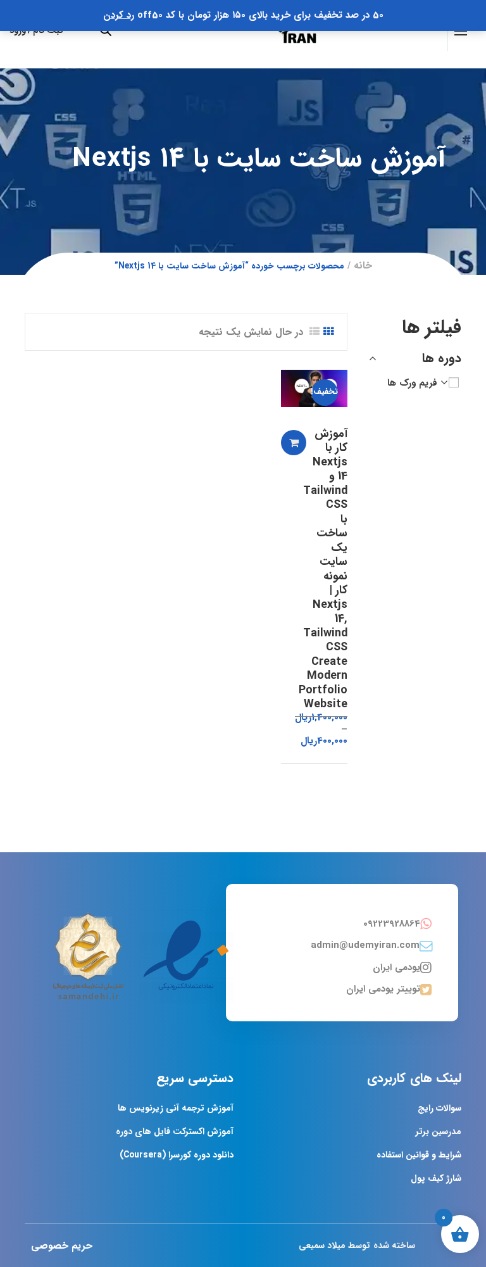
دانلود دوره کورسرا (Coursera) (177, 1155)
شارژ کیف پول (436, 1178)
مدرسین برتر (438, 1131)
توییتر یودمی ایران (383, 989)
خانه (363, 266)
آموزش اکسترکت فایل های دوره (175, 1131)
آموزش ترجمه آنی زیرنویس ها (176, 1108)
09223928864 (391, 923)
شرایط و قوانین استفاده (419, 1155)
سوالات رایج (439, 1108)
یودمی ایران (396, 967)
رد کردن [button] (118, 15)
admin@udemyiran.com (365, 945)
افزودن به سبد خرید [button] (293, 442)
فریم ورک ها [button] (412, 383)
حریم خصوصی (61, 1246)
